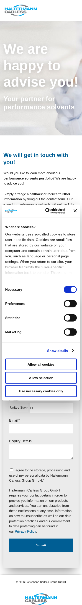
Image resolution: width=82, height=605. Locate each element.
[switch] (70, 303)
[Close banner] (75, 210)
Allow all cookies (41, 364)
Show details (57, 350)
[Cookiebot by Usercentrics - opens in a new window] (48, 211)
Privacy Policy (25, 531)
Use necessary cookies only (41, 391)
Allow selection (41, 378)
